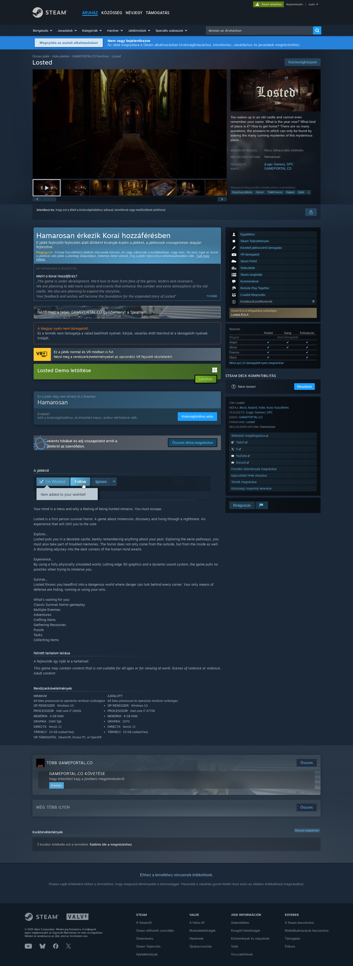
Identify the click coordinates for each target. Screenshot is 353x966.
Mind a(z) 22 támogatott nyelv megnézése (256, 363)
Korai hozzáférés (242, 192)
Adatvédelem (240, 922)
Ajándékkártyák (147, 954)
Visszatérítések (242, 954)
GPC (290, 164)
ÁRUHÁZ (90, 12)
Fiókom (290, 946)
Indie (262, 407)
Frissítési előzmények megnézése (254, 469)
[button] (42, 30)
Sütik (234, 946)
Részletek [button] (304, 386)
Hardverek (196, 938)
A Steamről (144, 922)
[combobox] (259, 30)
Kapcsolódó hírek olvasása (249, 475)
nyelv (312, 4)
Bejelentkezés (294, 4)
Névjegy (134, 12)
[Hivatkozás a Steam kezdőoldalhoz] (49, 16)
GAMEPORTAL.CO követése (77, 773)
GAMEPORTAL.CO (278, 168)
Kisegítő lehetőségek (245, 930)
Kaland (290, 192)
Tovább (212, 296)
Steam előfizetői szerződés (155, 930)
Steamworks (144, 938)
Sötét (301, 192)
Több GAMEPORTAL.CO (70, 762)
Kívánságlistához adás (197, 416)
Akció (243, 407)
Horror (260, 192)
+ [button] (308, 192)
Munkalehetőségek (202, 930)
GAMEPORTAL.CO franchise (90, 56)
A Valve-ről (196, 922)
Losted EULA (240, 314)
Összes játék (40, 56)
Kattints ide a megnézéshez (111, 844)
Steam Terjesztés (148, 946)
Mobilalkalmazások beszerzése (307, 930)
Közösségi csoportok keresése (251, 488)
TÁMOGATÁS (157, 12)
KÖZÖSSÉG (111, 12)
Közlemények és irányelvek (250, 938)
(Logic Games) (274, 164)
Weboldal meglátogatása (248, 435)
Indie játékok (60, 56)
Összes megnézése (307, 830)
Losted (250, 422)
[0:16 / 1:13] (130, 124)
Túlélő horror (275, 192)
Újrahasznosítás (200, 946)
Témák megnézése (244, 482)
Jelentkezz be (45, 210)
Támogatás (292, 938)
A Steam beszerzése (299, 922)
